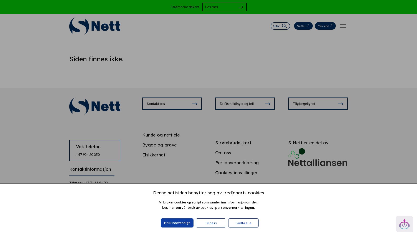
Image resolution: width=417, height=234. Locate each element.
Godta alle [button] (243, 223)
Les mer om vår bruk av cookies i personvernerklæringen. (208, 207)
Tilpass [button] (211, 223)
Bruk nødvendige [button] (177, 223)
